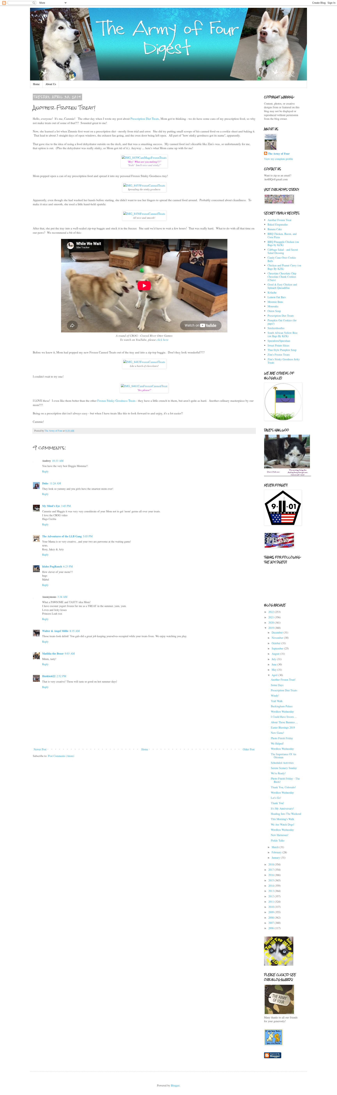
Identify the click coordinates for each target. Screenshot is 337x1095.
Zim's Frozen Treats (279, 354)
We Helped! (277, 743)
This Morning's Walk (282, 819)
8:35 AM (75, 631)
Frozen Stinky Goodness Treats (116, 401)
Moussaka (273, 306)
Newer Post (40, 749)
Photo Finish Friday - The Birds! (285, 780)
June (274, 664)
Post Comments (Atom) (61, 756)
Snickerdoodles (276, 328)
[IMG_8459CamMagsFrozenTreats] (144, 157)
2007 (271, 923)
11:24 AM (55, 483)
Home (36, 84)
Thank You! (277, 803)
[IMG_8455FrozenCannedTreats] (144, 185)
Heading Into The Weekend (286, 814)
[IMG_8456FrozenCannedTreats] (144, 214)
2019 (271, 628)
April (275, 675)
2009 (271, 912)
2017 (271, 869)
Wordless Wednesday (282, 711)
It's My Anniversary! (282, 808)
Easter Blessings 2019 (283, 727)
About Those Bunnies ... (284, 722)
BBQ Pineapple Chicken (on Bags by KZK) (283, 243)
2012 (271, 896)
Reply (45, 471)
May (274, 669)
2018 (271, 864)
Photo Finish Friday (282, 738)
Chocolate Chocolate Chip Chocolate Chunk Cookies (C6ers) (282, 276)
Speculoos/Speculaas (279, 341)
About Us (50, 84)
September (278, 648)
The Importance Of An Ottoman (283, 755)
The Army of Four (279, 154)
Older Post (249, 749)
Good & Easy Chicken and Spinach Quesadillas (282, 286)
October (276, 643)
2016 (271, 875)
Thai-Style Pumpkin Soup (282, 350)
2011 (271, 901)
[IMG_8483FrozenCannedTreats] (144, 362)
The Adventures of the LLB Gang (62, 536)
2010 (271, 907)
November (278, 638)
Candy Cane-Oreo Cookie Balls (282, 259)
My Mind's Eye (51, 506)
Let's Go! (276, 798)
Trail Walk (277, 701)
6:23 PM (68, 566)
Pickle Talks (277, 840)
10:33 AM (57, 460)
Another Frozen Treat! (283, 679)
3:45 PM (66, 506)
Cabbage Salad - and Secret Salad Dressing (283, 251)
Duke (45, 483)
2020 (271, 622)
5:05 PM (87, 536)
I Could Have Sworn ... (284, 717)
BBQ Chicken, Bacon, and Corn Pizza (282, 235)
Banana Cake (275, 229)
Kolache (272, 292)
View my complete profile (278, 159)
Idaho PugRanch (52, 566)
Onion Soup (274, 311)
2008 (271, 917)
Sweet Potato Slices (278, 345)
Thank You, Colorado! (283, 787)
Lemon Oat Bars (277, 297)
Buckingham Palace (282, 706)
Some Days (277, 685)
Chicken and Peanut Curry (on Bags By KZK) (284, 266)
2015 (271, 880)
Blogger (175, 1085)
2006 (271, 928)
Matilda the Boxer (53, 653)
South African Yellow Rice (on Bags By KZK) (282, 334)
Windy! (275, 695)
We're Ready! (278, 773)
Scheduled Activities (282, 763)
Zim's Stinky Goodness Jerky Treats (284, 360)
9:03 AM (70, 653)
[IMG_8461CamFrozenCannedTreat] (144, 386)
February (277, 852)
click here (162, 340)
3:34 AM (62, 597)
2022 (271, 612)
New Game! (277, 733)
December (278, 632)
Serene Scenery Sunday (284, 768)
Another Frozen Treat (279, 220)
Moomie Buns (275, 302)
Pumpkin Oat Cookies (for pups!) (282, 321)
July (274, 659)
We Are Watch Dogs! (282, 824)
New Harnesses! (279, 835)
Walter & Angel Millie (55, 631)
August (276, 653)
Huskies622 (48, 676)
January (276, 857)
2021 (271, 617)
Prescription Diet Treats (144, 119)
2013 (271, 891)
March (275, 847)
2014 (271, 885)
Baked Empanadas (278, 224)
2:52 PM (61, 676)
